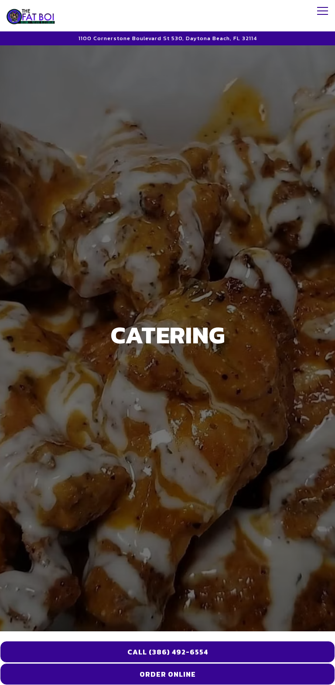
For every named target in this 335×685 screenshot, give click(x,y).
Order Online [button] (168, 674)
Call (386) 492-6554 (167, 652)
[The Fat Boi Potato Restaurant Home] (37, 16)
